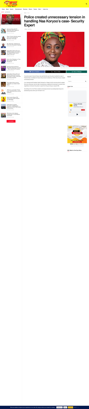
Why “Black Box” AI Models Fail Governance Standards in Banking (14, 44)
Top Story (30, 29)
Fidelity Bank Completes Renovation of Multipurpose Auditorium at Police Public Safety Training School (14, 106)
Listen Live (45, 9)
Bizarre (30, 9)
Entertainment (18, 9)
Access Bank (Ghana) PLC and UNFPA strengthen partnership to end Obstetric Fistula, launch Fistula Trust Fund (14, 52)
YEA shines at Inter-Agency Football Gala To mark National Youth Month (13, 114)
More (39, 9)
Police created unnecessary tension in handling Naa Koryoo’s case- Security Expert (11, 19)
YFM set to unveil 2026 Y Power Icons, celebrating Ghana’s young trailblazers (14, 91)
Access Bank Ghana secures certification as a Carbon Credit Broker (13, 84)
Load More (11, 121)
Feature (35, 9)
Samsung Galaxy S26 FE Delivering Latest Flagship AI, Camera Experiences (13, 30)
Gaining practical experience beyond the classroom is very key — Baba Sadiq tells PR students (14, 68)
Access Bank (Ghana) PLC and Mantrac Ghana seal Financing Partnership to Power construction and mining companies (14, 75)
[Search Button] (86, 3)
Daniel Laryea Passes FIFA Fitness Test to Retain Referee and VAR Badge (13, 98)
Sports (11, 9)
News (7, 9)
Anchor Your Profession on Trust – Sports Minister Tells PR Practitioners (14, 60)
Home (3, 9)
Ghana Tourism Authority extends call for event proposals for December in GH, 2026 (14, 37)
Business (25, 9)
